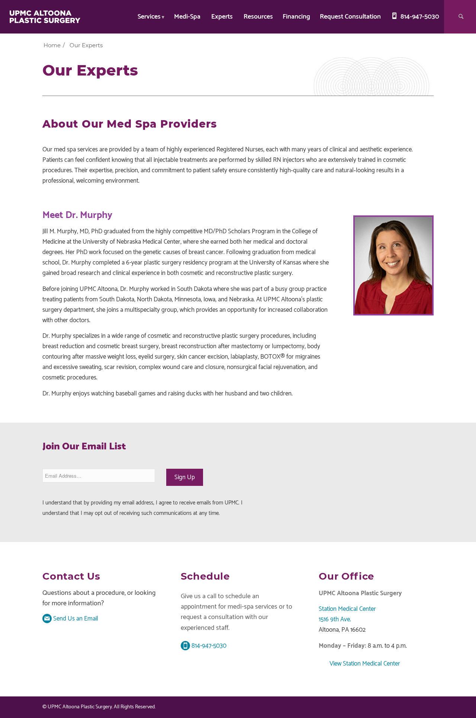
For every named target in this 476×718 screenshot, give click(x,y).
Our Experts (90, 70)
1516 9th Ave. (335, 619)
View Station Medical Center (364, 663)
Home (52, 45)
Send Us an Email (75, 618)
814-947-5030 (208, 646)
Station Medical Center (347, 609)
